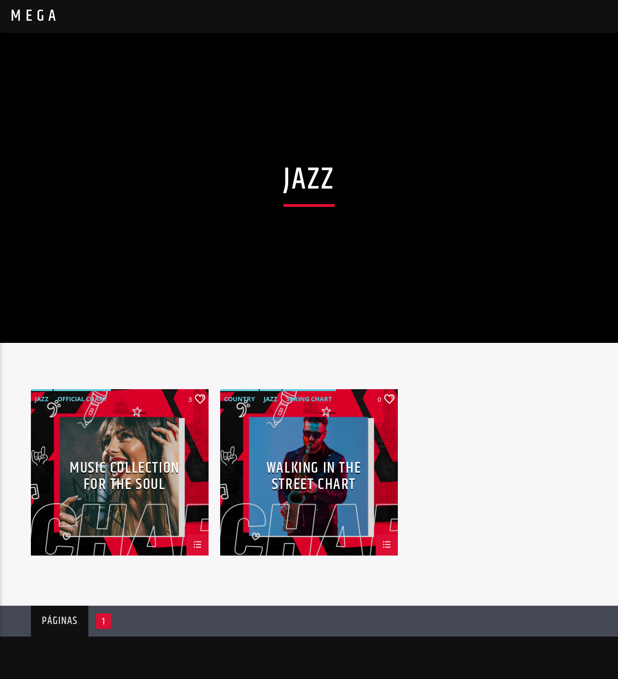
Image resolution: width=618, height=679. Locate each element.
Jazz (42, 398)
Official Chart (82, 398)
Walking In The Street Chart (314, 475)
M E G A (33, 16)
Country (239, 398)
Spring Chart (309, 398)
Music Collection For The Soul (125, 475)
